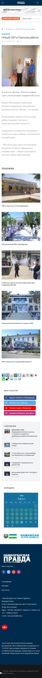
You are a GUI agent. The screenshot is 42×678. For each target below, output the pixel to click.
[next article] (35, 18)
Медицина (9, 29)
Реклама (5, 586)
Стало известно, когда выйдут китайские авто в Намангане (24, 454)
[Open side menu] (3, 3)
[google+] (14, 572)
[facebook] (3, 572)
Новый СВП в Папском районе (25, 29)
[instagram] (19, 572)
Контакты (5, 590)
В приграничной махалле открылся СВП (17, 323)
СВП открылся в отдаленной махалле (16, 362)
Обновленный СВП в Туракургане (15, 244)
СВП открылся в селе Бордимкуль (15, 206)
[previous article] (38, 18)
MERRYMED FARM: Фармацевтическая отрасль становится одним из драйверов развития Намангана (25, 433)
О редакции (6, 581)
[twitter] (9, 572)
